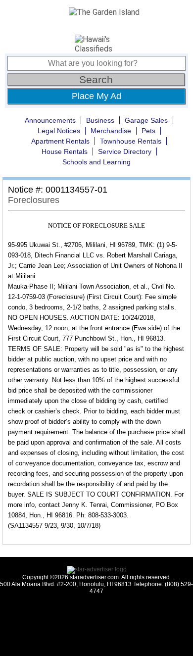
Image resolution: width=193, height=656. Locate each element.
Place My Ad (96, 96)
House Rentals (65, 151)
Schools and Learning (96, 162)
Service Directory (124, 151)
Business (100, 120)
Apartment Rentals (60, 141)
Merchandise (111, 131)
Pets (148, 131)
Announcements (50, 120)
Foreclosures (33, 200)
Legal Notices (59, 131)
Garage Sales (146, 120)
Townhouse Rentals (130, 141)
